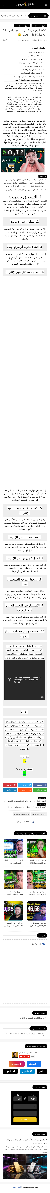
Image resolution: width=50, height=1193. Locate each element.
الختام (40, 94)
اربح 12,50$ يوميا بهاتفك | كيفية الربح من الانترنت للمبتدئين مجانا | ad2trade (13, 861)
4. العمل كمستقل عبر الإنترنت (31, 59)
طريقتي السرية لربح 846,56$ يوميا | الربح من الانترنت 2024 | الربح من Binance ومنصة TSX (37, 924)
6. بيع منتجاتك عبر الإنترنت (33, 66)
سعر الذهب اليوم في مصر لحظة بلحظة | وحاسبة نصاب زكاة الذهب (25, 1034)
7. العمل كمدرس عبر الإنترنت (32, 69)
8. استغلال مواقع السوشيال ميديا (30, 73)
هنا (24, 761)
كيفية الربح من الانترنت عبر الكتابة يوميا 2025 (37, 861)
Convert (25, 1120)
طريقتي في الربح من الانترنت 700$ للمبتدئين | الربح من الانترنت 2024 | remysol (37, 893)
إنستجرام (15, 1064)
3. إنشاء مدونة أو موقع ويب (32, 56)
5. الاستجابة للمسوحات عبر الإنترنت (29, 63)
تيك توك (9, 1071)
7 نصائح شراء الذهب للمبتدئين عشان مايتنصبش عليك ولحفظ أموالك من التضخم (24, 179)
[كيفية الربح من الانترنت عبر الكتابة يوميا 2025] (36, 848)
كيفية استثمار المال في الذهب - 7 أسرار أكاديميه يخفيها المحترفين (24, 186)
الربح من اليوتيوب (22, 25)
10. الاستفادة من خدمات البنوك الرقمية (28, 80)
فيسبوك (32, 1064)
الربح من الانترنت (39, 25)
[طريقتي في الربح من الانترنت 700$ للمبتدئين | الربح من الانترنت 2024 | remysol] (36, 879)
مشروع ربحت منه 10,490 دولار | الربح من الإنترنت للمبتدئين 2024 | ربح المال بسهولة (13, 893)
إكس (41, 1071)
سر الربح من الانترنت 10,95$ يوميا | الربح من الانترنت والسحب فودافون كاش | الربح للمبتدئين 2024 (13, 924)
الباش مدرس (16, 1187)
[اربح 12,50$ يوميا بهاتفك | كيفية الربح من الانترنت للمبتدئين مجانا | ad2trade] (13, 848)
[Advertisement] (24, 382)
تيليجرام (25, 1071)
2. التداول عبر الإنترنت (34, 52)
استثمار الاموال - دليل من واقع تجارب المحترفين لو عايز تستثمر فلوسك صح (24, 189)
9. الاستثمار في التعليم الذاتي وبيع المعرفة (27, 76)
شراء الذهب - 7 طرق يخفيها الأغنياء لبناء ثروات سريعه (24, 183)
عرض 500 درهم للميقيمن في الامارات (32, 1018)
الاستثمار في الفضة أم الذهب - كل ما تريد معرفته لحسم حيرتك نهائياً (26, 1141)
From (32, 1095)
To (18, 1095)
